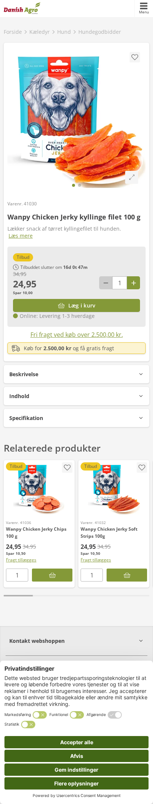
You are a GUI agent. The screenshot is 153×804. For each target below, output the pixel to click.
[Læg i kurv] (52, 575)
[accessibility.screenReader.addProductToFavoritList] (67, 467)
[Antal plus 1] (133, 282)
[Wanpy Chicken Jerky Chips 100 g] (39, 488)
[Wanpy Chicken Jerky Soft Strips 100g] (114, 488)
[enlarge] (131, 177)
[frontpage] (22, 8)
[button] (76, 374)
